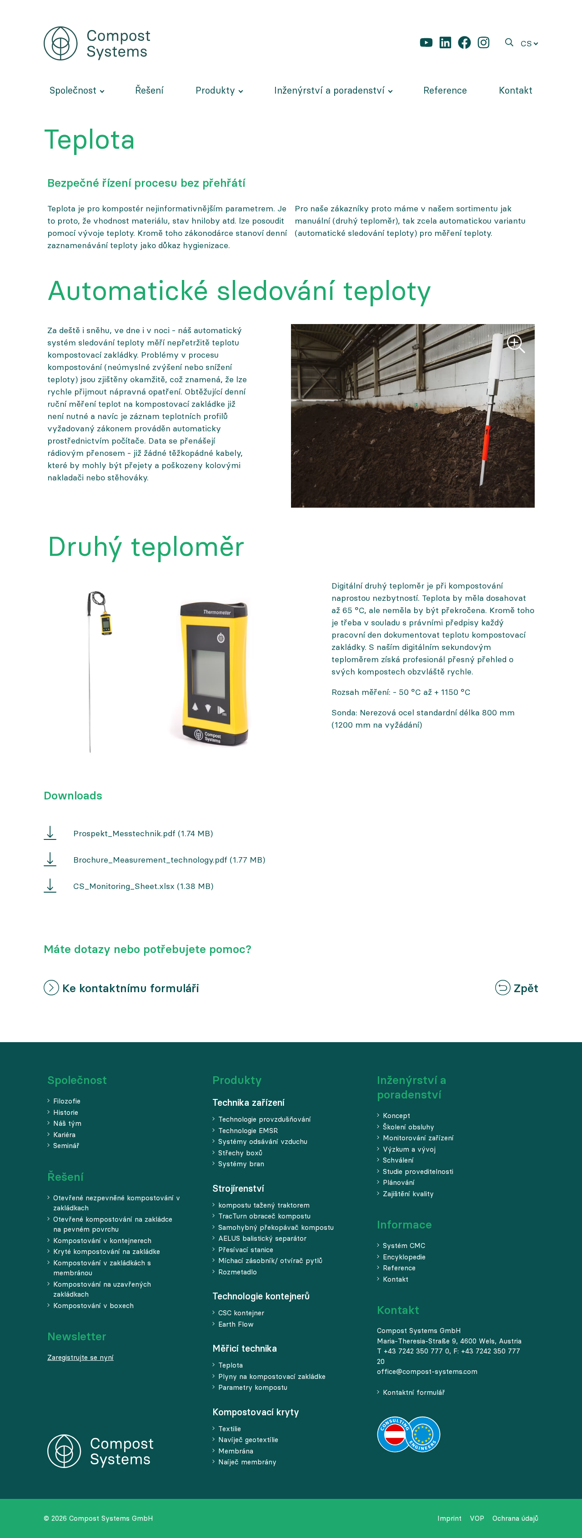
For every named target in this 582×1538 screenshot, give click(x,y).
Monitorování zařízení (418, 1138)
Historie (65, 1112)
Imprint (449, 1518)
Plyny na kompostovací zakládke (272, 1376)
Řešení (65, 1177)
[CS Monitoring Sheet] (50, 887)
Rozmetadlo (237, 1272)
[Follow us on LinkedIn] (445, 43)
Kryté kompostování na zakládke (106, 1251)
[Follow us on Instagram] (483, 43)
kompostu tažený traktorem (264, 1205)
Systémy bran (241, 1163)
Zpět (524, 988)
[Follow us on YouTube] (426, 43)
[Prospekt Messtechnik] (50, 834)
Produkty (237, 1080)
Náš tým (67, 1123)
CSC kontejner (241, 1312)
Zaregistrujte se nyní (80, 1357)
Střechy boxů (240, 1153)
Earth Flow (236, 1324)
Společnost (77, 1080)
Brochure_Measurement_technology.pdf (150, 859)
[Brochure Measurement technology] (50, 860)
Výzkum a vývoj (409, 1149)
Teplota (230, 1365)
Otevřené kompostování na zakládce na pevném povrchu (112, 1224)
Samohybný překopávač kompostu (276, 1227)
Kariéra (64, 1134)
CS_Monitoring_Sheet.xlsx (124, 886)
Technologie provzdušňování (264, 1119)
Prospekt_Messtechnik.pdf (124, 833)
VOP (477, 1518)
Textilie (229, 1428)
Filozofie (66, 1101)
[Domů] (97, 42)
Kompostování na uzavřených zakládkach (102, 1289)
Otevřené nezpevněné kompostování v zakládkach (116, 1203)
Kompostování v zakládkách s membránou (102, 1268)
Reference (399, 1267)
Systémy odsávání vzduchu (262, 1141)
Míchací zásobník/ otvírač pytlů (270, 1260)
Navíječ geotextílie (248, 1439)
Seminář (66, 1145)
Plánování (399, 1182)
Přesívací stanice (245, 1249)
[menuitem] (76, 90)
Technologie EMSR (248, 1130)
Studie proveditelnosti (418, 1171)
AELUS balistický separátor (262, 1238)
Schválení (398, 1160)
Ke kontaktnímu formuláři (129, 988)
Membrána (235, 1451)
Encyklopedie (404, 1257)
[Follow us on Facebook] (464, 43)
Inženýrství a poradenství (412, 1087)
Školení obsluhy (408, 1127)
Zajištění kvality (408, 1193)
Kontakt (395, 1279)
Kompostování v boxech (93, 1305)
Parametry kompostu (252, 1387)
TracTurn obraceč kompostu (264, 1216)
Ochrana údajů (515, 1518)
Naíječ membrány (247, 1462)
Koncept (396, 1115)
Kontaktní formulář (414, 1392)
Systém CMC (404, 1245)
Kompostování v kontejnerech (102, 1240)
